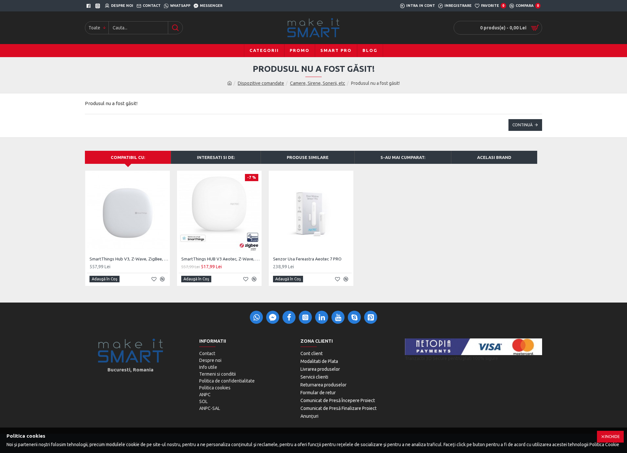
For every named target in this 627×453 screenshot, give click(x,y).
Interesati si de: (216, 157)
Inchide (612, 436)
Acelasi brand (494, 157)
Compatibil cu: (128, 157)
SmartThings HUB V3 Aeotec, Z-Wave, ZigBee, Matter (220, 259)
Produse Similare (308, 157)
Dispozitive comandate (261, 83)
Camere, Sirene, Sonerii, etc (317, 83)
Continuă (522, 125)
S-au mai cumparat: (402, 157)
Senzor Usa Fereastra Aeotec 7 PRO (307, 259)
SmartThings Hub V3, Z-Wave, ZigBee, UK (128, 259)
